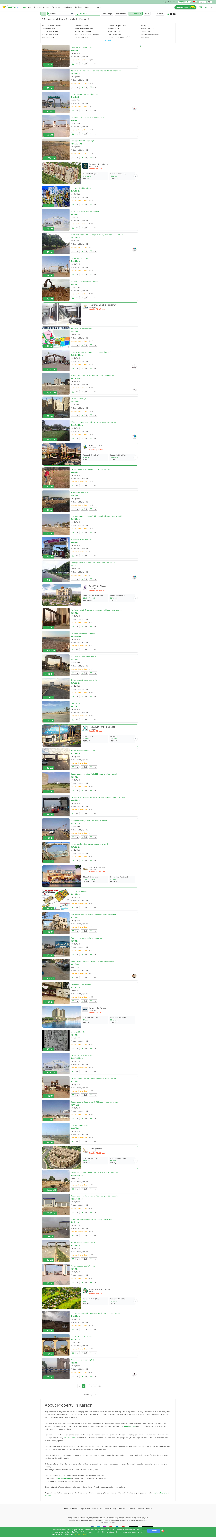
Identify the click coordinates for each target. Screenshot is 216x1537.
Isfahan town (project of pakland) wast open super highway (93, 375)
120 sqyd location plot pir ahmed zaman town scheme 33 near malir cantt (98, 797)
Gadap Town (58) (147, 31)
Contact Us (172, 2)
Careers (149, 1509)
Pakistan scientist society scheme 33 (84, 94)
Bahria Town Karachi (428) (51, 26)
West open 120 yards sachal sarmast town (86, 938)
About (65, 1509)
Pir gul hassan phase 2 (79, 891)
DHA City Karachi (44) (116, 34)
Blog (164, 2)
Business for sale (41, 7)
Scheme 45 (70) (114, 29)
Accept (154, 1531)
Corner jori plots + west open (81, 47)
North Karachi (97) (48, 29)
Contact (74, 1509)
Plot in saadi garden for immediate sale (85, 211)
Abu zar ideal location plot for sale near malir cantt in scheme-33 (94, 1172)
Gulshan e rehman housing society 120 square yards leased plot (94, 1102)
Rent (30, 7)
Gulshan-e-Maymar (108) (117, 26)
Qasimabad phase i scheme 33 (82, 985)
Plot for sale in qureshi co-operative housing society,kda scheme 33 (96, 71)
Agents (88, 7)
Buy (24, 7)
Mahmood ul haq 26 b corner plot (83, 141)
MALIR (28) (145, 37)
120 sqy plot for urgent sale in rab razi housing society (91, 469)
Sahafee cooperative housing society (84, 281)
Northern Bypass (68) (50, 31)
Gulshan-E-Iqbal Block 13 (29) (119, 37)
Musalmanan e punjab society (81, 539)
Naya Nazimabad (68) (83, 31)
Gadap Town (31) (81, 37)
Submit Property (185, 7)
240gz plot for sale (78, 1032)
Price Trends (122, 1509)
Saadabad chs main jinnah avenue (83, 657)
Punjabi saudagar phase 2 (80, 258)
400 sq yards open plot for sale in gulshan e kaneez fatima (92, 961)
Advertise (140, 1509)
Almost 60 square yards (79, 399)
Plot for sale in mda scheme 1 (81, 329)
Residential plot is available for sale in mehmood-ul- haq (91, 1219)
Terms (97, 1509)
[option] (56, 56)
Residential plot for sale (79, 493)
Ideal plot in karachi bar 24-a (81, 1336)
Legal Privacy (85, 1509)
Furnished (56, 7)
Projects (78, 7)
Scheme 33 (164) (81, 26)
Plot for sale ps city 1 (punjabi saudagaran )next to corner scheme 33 (96, 610)
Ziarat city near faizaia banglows (83, 633)
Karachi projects (64, 1478)
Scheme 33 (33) (48, 37)
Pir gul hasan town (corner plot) (82, 1360)
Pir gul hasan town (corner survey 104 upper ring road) (91, 352)
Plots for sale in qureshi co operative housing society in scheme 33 (95, 1313)
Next (100, 1386)
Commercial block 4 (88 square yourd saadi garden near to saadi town (97, 235)
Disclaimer (107, 1509)
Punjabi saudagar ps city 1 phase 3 (84, 751)
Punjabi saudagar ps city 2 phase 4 (84, 1242)
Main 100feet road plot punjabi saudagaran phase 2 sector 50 (93, 915)
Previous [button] (45, 57)
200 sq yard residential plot (81, 188)
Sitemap (132, 1509)
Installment (68, 7)
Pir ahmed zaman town (79, 1125)
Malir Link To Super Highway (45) (87, 34)
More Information (81, 1534)
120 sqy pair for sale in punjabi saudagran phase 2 (89, 844)
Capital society (76, 703)
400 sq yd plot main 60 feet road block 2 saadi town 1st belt (93, 563)
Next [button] (66, 57)
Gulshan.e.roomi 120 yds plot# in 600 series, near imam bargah (94, 774)
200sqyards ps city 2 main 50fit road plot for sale (89, 821)
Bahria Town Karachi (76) (84, 29)
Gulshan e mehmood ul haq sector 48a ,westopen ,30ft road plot (94, 1196)
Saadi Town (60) (114, 31)
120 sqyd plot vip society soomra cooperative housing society (93, 1079)
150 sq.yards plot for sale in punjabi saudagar (87, 117)
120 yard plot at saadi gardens (82, 1055)
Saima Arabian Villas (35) (150, 34)
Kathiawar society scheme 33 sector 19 (85, 680)
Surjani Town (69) (147, 29)
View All (108, 40)
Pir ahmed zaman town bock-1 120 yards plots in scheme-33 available (96, 516)
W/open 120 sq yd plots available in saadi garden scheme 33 (93, 422)
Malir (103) (145, 26)
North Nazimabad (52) (50, 34)
